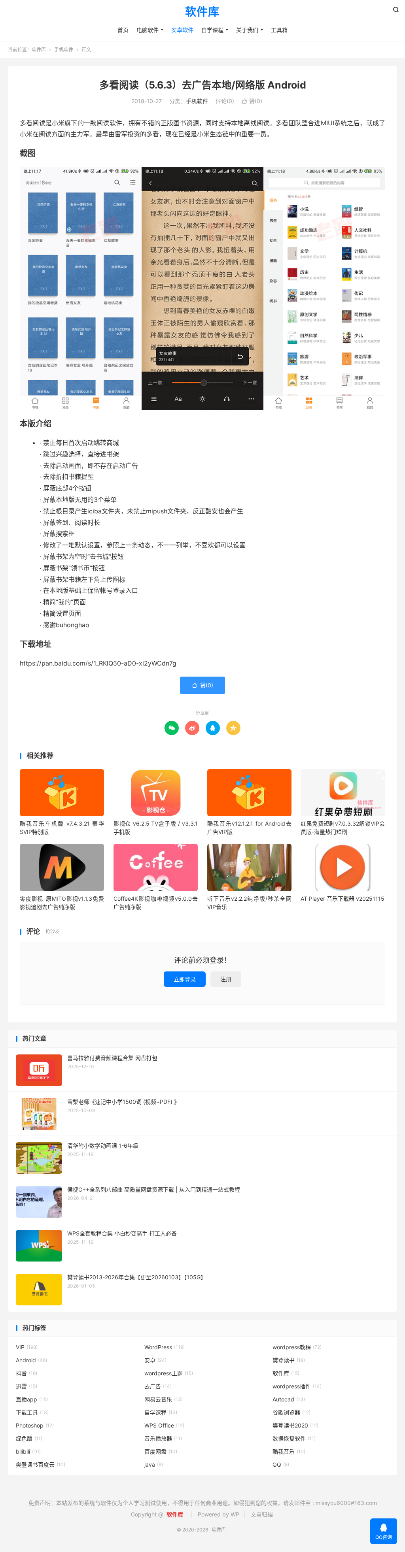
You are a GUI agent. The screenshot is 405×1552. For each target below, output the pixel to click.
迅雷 (26, 1386)
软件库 (202, 12)
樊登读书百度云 (40, 1464)
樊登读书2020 (295, 1425)
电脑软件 (147, 29)
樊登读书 (289, 1360)
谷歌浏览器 (291, 1412)
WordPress (164, 1347)
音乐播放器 (163, 1438)
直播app (32, 1399)
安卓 (155, 1360)
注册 (225, 979)
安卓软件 (182, 29)
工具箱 (279, 29)
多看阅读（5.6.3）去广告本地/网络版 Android (202, 85)
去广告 (158, 1386)
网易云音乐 (163, 1399)
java (153, 1464)
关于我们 (247, 29)
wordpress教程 (297, 1347)
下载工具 (32, 1412)
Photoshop (35, 1425)
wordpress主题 (168, 1373)
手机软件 (63, 50)
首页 (123, 29)
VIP (27, 1347)
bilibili (28, 1451)
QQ (281, 1464)
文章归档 (262, 1514)
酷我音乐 (289, 1451)
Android (31, 1360)
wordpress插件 (297, 1386)
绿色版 (29, 1438)
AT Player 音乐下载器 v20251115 (342, 898)
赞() (252, 101)
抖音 (26, 1373)
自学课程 (212, 29)
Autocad (289, 1399)
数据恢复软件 (294, 1438)
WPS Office (164, 1425)
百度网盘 (160, 1451)
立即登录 (185, 979)
